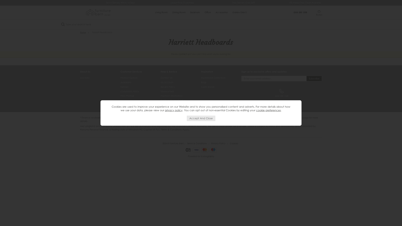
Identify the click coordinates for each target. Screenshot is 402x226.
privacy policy (173, 110)
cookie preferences (268, 110)
